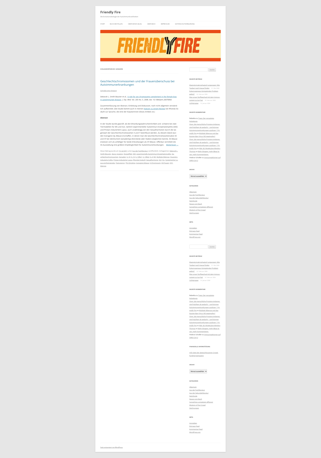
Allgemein (193, 192)
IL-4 (151, 157)
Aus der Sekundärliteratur (199, 198)
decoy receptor (117, 154)
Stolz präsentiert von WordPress (111, 447)
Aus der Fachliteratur (140, 151)
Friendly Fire (110, 12)
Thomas (192, 151)
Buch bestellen (116, 24)
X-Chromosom (155, 163)
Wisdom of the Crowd (197, 210)
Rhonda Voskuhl (139, 160)
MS (154, 157)
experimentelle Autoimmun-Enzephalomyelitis (153, 154)
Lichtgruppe (193, 103)
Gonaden (122, 157)
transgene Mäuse (142, 163)
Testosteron (120, 163)
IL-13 (133, 157)
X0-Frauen (165, 163)
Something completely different (201, 207)
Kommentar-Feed (196, 234)
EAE (134, 154)
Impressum (165, 24)
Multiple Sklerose (163, 157)
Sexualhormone (152, 160)
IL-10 (128, 157)
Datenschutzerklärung (185, 24)
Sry (163, 160)
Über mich (151, 24)
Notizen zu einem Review (154, 108)
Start (102, 24)
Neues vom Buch (195, 204)
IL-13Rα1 (138, 157)
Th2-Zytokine (130, 163)
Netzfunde (193, 201)
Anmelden (193, 228)
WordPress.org (194, 237)
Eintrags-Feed (194, 231)
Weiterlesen (172, 145)
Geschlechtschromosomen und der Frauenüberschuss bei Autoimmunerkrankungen (137, 82)
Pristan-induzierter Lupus (122, 160)
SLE (160, 160)
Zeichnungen (194, 213)
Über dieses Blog (135, 24)
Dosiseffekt (128, 154)
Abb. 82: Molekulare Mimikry (209, 148)
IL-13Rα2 (146, 157)
